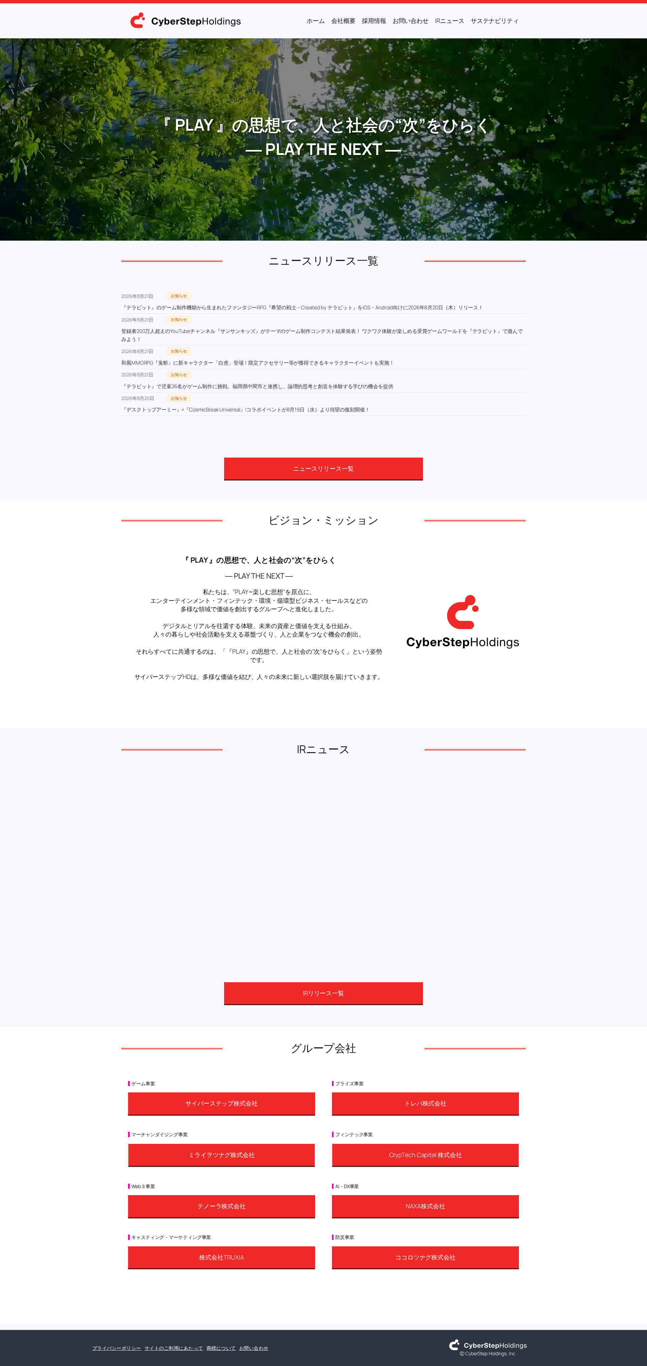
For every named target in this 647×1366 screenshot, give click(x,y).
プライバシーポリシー (116, 1348)
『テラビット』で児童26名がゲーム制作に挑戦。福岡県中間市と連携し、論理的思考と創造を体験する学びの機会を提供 (257, 386)
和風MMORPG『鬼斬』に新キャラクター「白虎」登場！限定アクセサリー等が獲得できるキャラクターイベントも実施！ (257, 362)
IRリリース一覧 (323, 993)
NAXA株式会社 (425, 1206)
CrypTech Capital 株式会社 (425, 1155)
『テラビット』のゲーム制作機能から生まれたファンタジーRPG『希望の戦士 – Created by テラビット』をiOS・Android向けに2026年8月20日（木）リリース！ (302, 307)
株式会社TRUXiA (221, 1257)
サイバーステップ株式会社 (221, 1103)
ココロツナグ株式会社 (425, 1257)
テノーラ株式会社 (221, 1206)
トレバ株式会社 (425, 1103)
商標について (221, 1348)
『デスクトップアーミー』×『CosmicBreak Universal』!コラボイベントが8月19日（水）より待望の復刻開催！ (245, 409)
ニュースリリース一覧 (323, 468)
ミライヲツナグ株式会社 (221, 1155)
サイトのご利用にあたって (174, 1348)
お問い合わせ (254, 1348)
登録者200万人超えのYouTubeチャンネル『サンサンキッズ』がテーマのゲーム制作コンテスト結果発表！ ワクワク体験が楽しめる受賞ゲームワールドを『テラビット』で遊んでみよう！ (322, 335)
